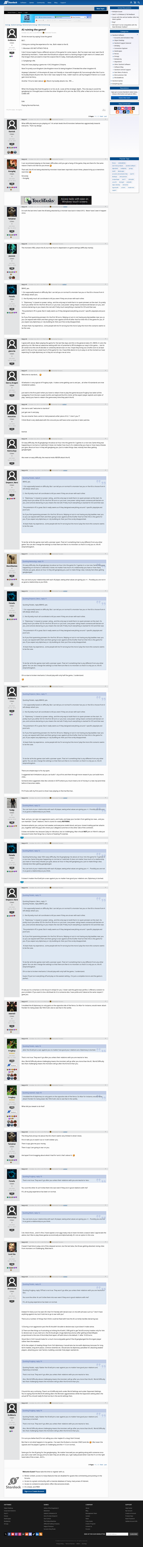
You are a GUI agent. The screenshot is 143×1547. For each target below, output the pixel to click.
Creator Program (90, 1524)
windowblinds (122, 163)
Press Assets (89, 1521)
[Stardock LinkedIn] (128, 112)
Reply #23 (25, 1242)
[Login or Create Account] (131, 2)
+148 (12, 1264)
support (114, 190)
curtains (123, 187)
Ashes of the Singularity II (51, 1508)
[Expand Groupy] (113, 56)
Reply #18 (25, 1039)
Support (63, 3)
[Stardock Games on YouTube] (122, 108)
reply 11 (44, 599)
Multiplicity (7, 1521)
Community (41, 3)
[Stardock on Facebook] (119, 108)
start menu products (117, 166)
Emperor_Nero (12, 482)
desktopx (114, 176)
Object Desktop (8, 1508)
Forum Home (12, 12)
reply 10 (40, 561)
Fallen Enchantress (43, 25)
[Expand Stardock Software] (111, 35)
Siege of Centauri (49, 1526)
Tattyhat (12, 219)
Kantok (12, 131)
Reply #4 (24, 244)
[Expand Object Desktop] (113, 40)
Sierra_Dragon (12, 383)
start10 (132, 174)
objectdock (115, 168)
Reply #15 (25, 843)
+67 (12, 144)
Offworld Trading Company (52, 1524)
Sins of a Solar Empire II (50, 1516)
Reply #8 (24, 404)
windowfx (129, 182)
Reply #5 (24, 284)
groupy (131, 168)
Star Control (47, 1518)
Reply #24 (25, 1277)
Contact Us (89, 1526)
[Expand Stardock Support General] (113, 43)
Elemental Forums (50, 33)
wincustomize (123, 176)
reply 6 (37, 478)
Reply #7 (24, 371)
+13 (12, 231)
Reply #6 (24, 339)
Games (31, 3)
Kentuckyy (11, 451)
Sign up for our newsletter (94, 1534)
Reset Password (130, 1518)
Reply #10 (25, 470)
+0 (12, 53)
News (49, 3)
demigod (121, 182)
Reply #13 (25, 686)
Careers (88, 1516)
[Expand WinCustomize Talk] (113, 75)
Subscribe (133, 1534)
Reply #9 (24, 439)
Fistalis (12, 296)
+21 (12, 309)
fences (114, 163)
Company (89, 1505)
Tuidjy (11, 810)
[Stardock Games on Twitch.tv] (126, 108)
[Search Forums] (139, 2)
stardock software (130, 166)
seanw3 (12, 1013)
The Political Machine (50, 1521)
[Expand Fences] (113, 53)
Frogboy (11, 1051)
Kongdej (11, 171)
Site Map (84, 1544)
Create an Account (130, 1513)
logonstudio (115, 187)
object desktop (116, 185)
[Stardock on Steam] (133, 108)
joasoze (12, 256)
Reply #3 (24, 207)
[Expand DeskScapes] (113, 51)
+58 (12, 184)
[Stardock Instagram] (129, 108)
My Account (128, 1511)
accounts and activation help (120, 174)
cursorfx (114, 182)
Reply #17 (25, 1001)
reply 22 (38, 1284)
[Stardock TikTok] (124, 112)
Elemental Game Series (29, 25)
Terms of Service (70, 1544)
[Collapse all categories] (137, 35)
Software (23, 3)
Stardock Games (15, 25)
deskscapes (121, 171)
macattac (12, 416)
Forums (88, 1529)
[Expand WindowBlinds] (113, 77)
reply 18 (39, 1093)
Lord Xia (11, 1254)
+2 (12, 395)
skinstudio (131, 179)
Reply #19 (25, 1085)
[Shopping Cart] (135, 2)
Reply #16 (25, 888)
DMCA (78, 1544)
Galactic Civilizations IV (50, 1513)
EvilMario (12, 40)
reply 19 (39, 1176)
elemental (125, 185)
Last (105, 116)
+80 (12, 822)
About (87, 1508)
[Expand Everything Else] (111, 83)
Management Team (91, 1513)
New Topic (100, 9)
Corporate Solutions (10, 1511)
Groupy (6, 1524)
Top (105, 119)
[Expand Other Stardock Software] (113, 64)
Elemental (47, 1511)
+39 (12, 268)
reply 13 (38, 895)
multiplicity (123, 168)
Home (7, 25)
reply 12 (37, 805)
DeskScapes (7, 1518)
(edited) (65, 207)
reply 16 (38, 1046)
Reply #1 (24, 119)
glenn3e (11, 351)
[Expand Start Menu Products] (113, 72)
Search (20, 12)
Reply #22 (25, 1205)
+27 (12, 576)
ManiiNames (12, 566)
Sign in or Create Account (34, 1491)
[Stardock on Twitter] (115, 108)
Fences (6, 1516)
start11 (124, 179)
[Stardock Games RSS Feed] (131, 112)
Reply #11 (25, 554)
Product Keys (129, 1516)
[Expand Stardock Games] (111, 80)
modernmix (131, 187)
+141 (12, 1026)
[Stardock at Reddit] (117, 112)
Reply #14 (25, 798)
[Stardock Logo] (10, 2)
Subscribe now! (124, 98)
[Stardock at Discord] (121, 112)
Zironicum (12, 1289)
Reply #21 (25, 1169)
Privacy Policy (60, 1544)
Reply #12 (25, 591)
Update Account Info (131, 1521)
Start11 (6, 1513)
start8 (113, 171)
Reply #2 (24, 159)
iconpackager (115, 179)
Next (101, 116)
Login (26, 12)
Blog (55, 3)
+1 (12, 495)
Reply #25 (25, 1403)
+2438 (12, 1061)
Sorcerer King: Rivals (49, 1529)
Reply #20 (25, 1132)
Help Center (128, 1508)
